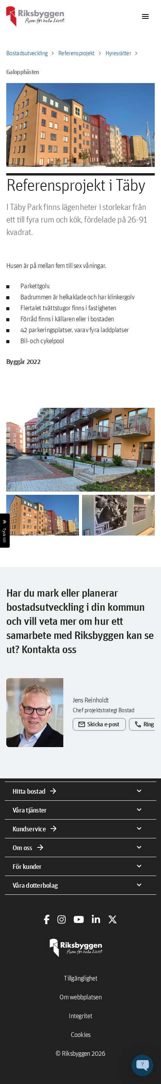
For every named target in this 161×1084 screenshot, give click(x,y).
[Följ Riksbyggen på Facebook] (47, 919)
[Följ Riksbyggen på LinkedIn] (96, 919)
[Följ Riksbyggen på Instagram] (61, 919)
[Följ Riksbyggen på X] (112, 919)
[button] (80, 450)
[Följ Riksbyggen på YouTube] (78, 919)
